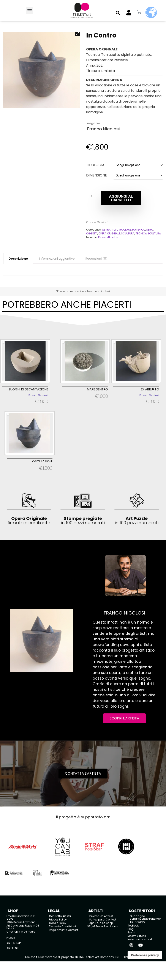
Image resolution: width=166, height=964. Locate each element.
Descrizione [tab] (18, 258)
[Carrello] (139, 12)
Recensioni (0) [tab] (96, 258)
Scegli (25, 407)
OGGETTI (91, 233)
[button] (29, 10)
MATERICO (138, 229)
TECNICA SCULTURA (148, 233)
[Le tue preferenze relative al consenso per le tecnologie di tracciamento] (145, 955)
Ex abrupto (150, 389)
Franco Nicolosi (103, 129)
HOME (10, 938)
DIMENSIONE (96, 175)
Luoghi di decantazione (28, 389)
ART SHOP (13, 943)
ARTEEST (12, 948)
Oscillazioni (42, 461)
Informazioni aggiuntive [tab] (57, 258)
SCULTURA (127, 233)
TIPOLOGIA (95, 164)
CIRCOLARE (124, 229)
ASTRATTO (108, 229)
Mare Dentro (97, 389)
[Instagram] (131, 945)
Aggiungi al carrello (121, 198)
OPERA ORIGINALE (109, 233)
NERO (149, 229)
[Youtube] (140, 945)
